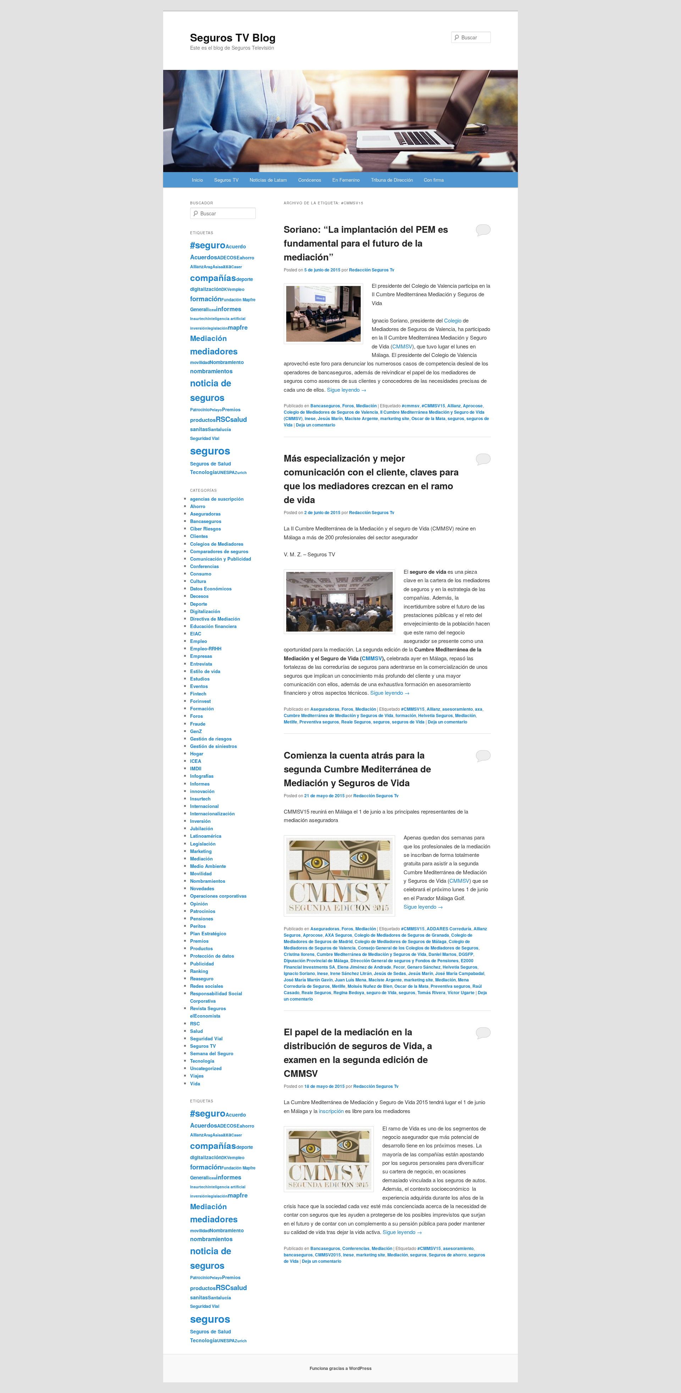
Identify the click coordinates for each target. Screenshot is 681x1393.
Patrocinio (200, 409)
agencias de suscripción (217, 498)
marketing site (394, 418)
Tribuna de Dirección (392, 179)
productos (203, 420)
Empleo (198, 641)
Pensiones (201, 918)
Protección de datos (212, 955)
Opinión (199, 903)
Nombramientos (207, 880)
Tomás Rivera (431, 992)
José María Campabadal (459, 973)
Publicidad (202, 963)
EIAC (195, 633)
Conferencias (356, 1248)
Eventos (199, 686)
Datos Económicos (211, 588)
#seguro (208, 244)
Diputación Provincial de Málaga (316, 960)
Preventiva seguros (319, 721)
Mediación (366, 405)
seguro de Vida (381, 992)
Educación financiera (213, 626)
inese (310, 418)
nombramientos (211, 371)
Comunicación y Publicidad (220, 558)
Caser (236, 266)
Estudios (200, 678)
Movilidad (201, 873)
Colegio (452, 320)
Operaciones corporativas (218, 895)
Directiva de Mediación (215, 618)
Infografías (202, 775)
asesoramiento (457, 709)
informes (228, 308)
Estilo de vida (205, 671)
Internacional (204, 806)
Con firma (434, 179)
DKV (225, 289)
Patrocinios (202, 911)
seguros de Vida (408, 721)
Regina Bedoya (348, 992)
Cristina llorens (299, 954)
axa (478, 709)
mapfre (238, 327)
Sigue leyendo (346, 389)
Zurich (241, 472)
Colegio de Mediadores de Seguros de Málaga (401, 941)
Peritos (198, 926)
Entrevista (201, 663)
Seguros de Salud (210, 463)
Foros (348, 405)
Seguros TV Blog (233, 37)
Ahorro (197, 506)
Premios (231, 409)
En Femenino (346, 179)
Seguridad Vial (204, 438)
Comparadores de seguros (219, 551)
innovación (202, 791)
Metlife (290, 721)
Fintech (198, 693)
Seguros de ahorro (447, 1254)
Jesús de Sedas (390, 973)
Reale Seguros (356, 721)
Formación (202, 708)
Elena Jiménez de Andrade (364, 967)
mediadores (214, 351)
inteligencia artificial (226, 318)
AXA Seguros (338, 935)
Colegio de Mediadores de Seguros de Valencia (331, 412)
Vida (195, 1083)
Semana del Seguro (211, 1053)
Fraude (197, 723)
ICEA (195, 761)
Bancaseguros (325, 405)
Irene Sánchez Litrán (351, 973)
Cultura (198, 581)
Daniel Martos (442, 954)
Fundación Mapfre (238, 299)
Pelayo (216, 409)
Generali (199, 309)
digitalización (205, 289)
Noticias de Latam (268, 179)
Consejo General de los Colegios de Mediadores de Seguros (418, 948)
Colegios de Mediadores (216, 543)
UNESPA (226, 472)
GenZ (196, 731)
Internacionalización (212, 813)
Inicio (197, 179)
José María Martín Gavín (308, 979)
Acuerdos (203, 257)
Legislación (203, 843)
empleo (236, 289)
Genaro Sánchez (424, 967)
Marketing (201, 851)
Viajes (197, 1075)
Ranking (199, 971)
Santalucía (219, 429)
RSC (223, 419)
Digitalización (205, 611)
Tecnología (203, 471)
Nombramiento (227, 362)
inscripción (331, 1110)
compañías (213, 277)
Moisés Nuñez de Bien (370, 986)
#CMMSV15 (433, 405)
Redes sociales (206, 985)
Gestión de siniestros (213, 746)
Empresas (201, 656)
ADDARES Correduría (449, 928)
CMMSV (402, 346)
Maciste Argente (361, 418)
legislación (217, 328)
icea (212, 309)
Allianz (454, 405)
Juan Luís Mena (350, 979)
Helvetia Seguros (435, 715)
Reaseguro (202, 978)
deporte (244, 279)
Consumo (200, 573)
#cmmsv (411, 405)
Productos (201, 948)
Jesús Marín (330, 418)
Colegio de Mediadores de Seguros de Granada (401, 935)
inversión (198, 328)
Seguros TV (226, 179)
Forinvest (200, 701)
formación (405, 715)
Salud (196, 1031)
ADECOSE (228, 257)
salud (238, 419)
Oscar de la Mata (428, 418)
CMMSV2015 (328, 1254)
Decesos (199, 596)
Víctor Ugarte (461, 992)
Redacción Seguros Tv (371, 269)
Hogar (196, 753)
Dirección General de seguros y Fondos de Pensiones (404, 960)
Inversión (200, 820)
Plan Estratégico (208, 933)
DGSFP (466, 954)
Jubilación (201, 828)
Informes (200, 783)
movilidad (200, 362)
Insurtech (199, 318)
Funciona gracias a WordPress (341, 1368)
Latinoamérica (205, 835)
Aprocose (473, 405)
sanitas (199, 429)
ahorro (247, 257)
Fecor (399, 967)
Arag (208, 266)
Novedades (202, 888)
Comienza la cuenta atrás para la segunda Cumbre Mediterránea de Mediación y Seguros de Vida (357, 768)
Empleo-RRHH (205, 648)
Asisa (217, 266)
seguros (456, 418)
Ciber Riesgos (205, 528)
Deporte (198, 603)
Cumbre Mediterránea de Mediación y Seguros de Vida (338, 715)
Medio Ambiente (208, 866)
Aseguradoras (324, 709)
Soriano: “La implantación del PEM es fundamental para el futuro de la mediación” (366, 242)
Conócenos (309, 179)
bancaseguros (298, 1254)
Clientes (199, 536)
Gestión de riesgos (211, 738)
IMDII (195, 768)
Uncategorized (206, 1068)
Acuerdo (236, 246)
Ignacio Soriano (299, 973)
